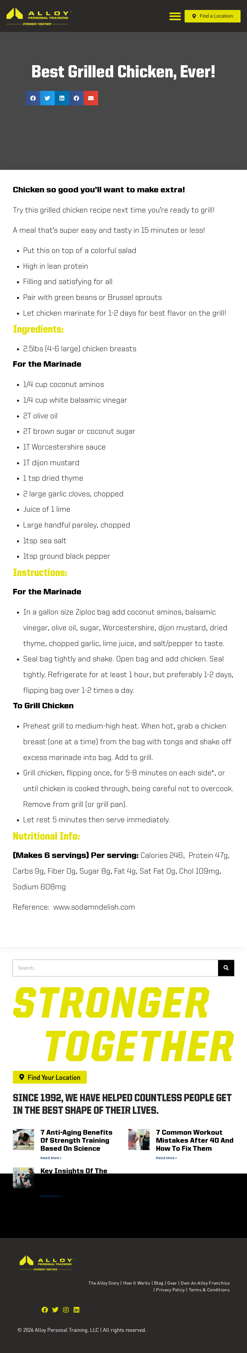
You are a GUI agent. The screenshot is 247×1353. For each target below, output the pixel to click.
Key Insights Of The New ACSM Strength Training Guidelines (75, 1179)
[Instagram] (65, 1309)
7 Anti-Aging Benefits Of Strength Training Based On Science (77, 1141)
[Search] (226, 968)
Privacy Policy (171, 1289)
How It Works (137, 1283)
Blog (158, 1283)
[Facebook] (44, 1309)
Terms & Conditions (209, 1289)
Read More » (51, 1158)
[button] (175, 16)
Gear (172, 1283)
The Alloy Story (103, 1283)
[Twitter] (55, 1309)
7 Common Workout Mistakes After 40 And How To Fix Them (194, 1141)
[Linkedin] (76, 1309)
